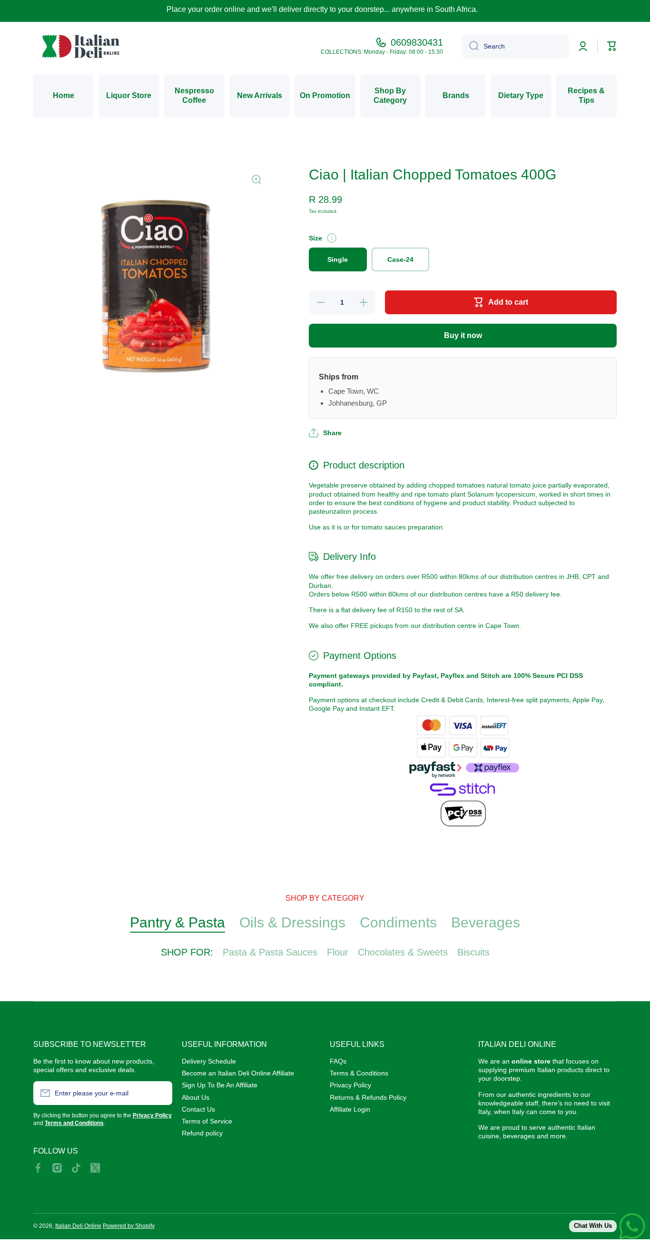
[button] (325, 433)
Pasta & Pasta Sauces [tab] (270, 952)
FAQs (338, 1061)
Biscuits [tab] (473, 952)
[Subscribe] (160, 1093)
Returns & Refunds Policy (368, 1097)
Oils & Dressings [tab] (292, 922)
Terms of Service (207, 1121)
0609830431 (417, 42)
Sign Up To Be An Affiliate (219, 1085)
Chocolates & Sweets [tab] (403, 952)
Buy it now (463, 335)
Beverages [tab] (485, 922)
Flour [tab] (337, 952)
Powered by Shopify (129, 1226)
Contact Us (198, 1109)
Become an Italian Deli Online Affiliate (238, 1073)
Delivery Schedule (209, 1061)
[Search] (470, 46)
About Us (195, 1097)
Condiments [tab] (398, 922)
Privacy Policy (350, 1085)
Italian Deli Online (78, 1226)
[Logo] (80, 46)
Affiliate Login (350, 1109)
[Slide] (331, 238)
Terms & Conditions (359, 1073)
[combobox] (515, 46)
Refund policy (202, 1133)
